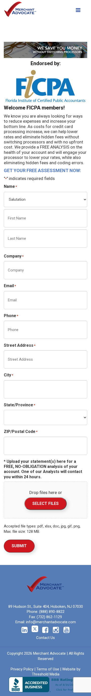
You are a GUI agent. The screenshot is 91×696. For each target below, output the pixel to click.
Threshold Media (45, 674)
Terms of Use (47, 669)
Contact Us (45, 637)
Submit (19, 545)
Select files (45, 503)
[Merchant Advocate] (20, 8)
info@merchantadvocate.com (51, 622)
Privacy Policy (22, 669)
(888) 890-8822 (51, 611)
